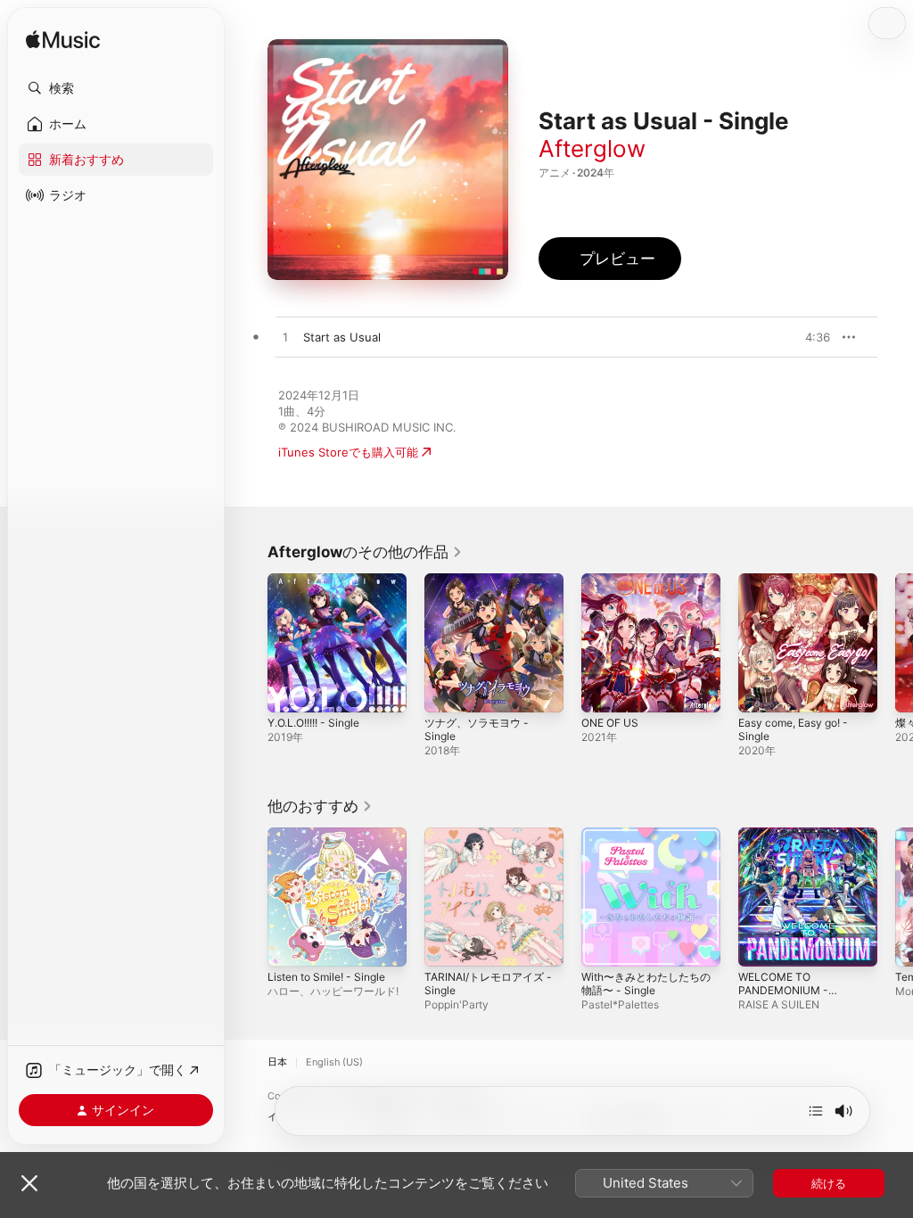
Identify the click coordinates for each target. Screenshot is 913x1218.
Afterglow (592, 148)
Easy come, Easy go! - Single (793, 729)
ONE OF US (609, 722)
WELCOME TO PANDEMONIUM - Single (783, 990)
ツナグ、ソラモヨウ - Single (476, 729)
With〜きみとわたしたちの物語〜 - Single (646, 983)
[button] (116, 88)
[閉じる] (29, 1183)
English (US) (334, 1062)
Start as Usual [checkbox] (342, 337)
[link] (365, 552)
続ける (828, 1183)
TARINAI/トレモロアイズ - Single (488, 983)
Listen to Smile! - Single (326, 976)
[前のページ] (249, 643)
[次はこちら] (816, 1111)
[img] (63, 40)
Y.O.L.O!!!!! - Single (313, 722)
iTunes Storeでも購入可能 (348, 452)
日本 (277, 1062)
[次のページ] (895, 643)
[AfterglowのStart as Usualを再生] (285, 338)
